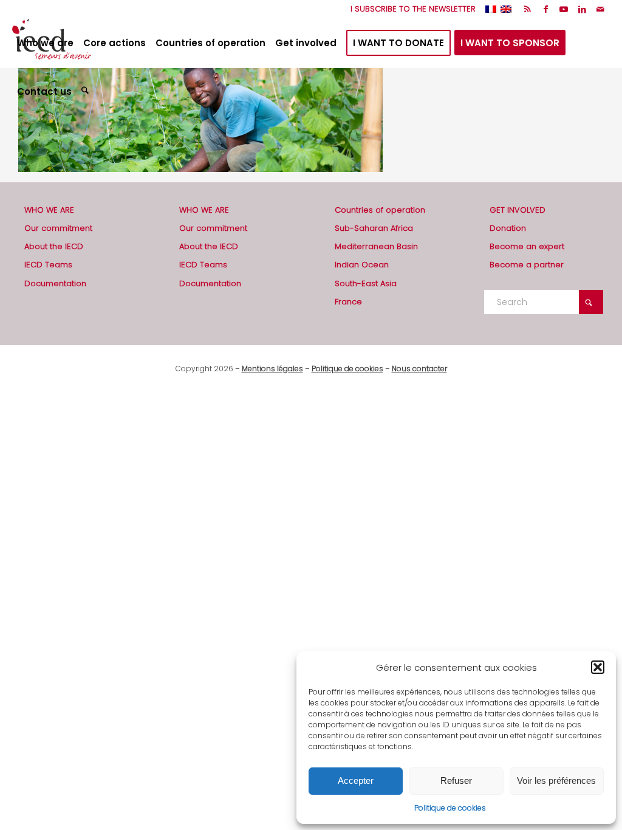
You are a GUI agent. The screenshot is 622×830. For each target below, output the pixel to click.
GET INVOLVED (517, 210)
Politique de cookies (450, 808)
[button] (598, 667)
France (348, 301)
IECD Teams (48, 264)
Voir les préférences (556, 780)
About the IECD (53, 246)
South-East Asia (366, 283)
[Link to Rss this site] (527, 9)
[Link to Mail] (601, 9)
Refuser (456, 780)
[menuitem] (410, 9)
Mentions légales (272, 368)
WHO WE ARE (49, 210)
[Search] (87, 91)
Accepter (356, 780)
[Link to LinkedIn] (582, 9)
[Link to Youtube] (564, 9)
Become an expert (527, 246)
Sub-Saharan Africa (374, 228)
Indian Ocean (362, 264)
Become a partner (527, 264)
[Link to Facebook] (546, 9)
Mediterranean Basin (376, 246)
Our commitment (58, 228)
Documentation (55, 283)
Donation (508, 228)
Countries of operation (380, 210)
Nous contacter (419, 368)
